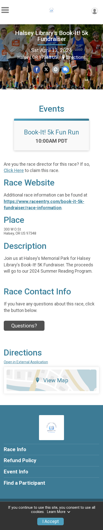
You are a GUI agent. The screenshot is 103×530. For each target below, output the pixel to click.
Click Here (14, 170)
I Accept (50, 521)
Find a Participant (24, 483)
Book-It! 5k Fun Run (51, 132)
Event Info (16, 472)
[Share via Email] (55, 69)
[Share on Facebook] (36, 69)
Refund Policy (20, 460)
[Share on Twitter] (46, 69)
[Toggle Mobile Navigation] (5, 10)
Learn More (56, 512)
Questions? (24, 326)
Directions (76, 57)
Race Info (15, 449)
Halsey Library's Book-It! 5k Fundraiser (51, 36)
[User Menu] (94, 11)
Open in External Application (26, 362)
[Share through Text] (65, 69)
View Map (55, 380)
